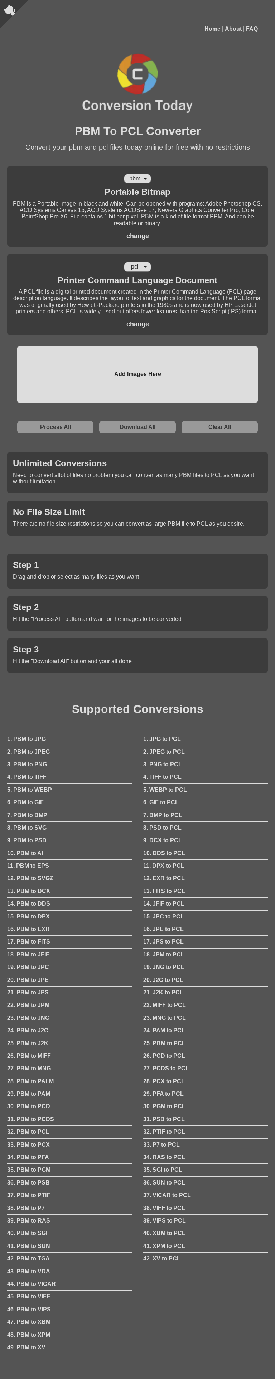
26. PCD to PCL (164, 1056)
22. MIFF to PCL (164, 1005)
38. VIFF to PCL (164, 1208)
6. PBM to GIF (25, 802)
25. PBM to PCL (164, 1043)
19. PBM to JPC (28, 967)
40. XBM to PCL (164, 1233)
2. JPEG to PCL (164, 752)
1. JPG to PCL (162, 739)
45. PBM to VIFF (28, 1296)
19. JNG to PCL (163, 967)
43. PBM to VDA (28, 1271)
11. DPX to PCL (163, 866)
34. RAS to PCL (164, 1157)
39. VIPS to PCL (164, 1221)
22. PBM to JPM (28, 1005)
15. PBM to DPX (28, 916)
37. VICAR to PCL (167, 1195)
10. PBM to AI (25, 853)
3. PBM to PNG (27, 764)
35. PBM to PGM (28, 1170)
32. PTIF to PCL (164, 1132)
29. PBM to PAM (28, 1094)
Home (212, 29)
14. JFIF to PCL (163, 904)
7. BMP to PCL (162, 815)
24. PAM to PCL (164, 1030)
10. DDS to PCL (164, 853)
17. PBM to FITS (28, 942)
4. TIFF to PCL (162, 777)
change (137, 236)
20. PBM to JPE (28, 980)
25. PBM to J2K (27, 1043)
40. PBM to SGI (27, 1233)
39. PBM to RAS (28, 1221)
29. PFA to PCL (163, 1094)
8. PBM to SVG (27, 828)
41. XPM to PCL (164, 1246)
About (233, 29)
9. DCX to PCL (162, 840)
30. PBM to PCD (28, 1106)
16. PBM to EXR (28, 929)
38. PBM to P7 (26, 1208)
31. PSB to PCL (164, 1119)
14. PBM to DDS (28, 904)
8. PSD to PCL (162, 828)
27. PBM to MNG (29, 1068)
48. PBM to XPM (28, 1335)
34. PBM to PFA (28, 1157)
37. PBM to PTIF (28, 1195)
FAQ (252, 29)
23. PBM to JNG (28, 1018)
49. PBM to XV (26, 1347)
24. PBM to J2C (27, 1030)
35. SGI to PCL (162, 1170)
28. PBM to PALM (30, 1081)
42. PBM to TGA (28, 1258)
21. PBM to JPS (28, 992)
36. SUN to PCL (164, 1183)
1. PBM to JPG (26, 739)
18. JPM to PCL (163, 954)
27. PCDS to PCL (166, 1068)
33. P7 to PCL (161, 1145)
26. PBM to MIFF (29, 1056)
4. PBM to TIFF (27, 777)
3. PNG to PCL (162, 764)
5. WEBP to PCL (165, 790)
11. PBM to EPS (28, 866)
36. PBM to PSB (28, 1183)
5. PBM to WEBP (29, 790)
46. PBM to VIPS (29, 1309)
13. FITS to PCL (164, 891)
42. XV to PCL (161, 1258)
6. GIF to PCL (161, 802)
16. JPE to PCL (163, 929)
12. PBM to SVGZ (30, 878)
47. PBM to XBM (28, 1322)
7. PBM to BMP (27, 815)
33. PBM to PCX (28, 1145)
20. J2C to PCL (163, 980)
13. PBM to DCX (28, 891)
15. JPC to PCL (163, 916)
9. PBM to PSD (27, 840)
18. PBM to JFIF (28, 954)
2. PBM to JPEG (28, 752)
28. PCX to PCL (164, 1081)
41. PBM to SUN (28, 1246)
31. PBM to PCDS (30, 1119)
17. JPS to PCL (163, 942)
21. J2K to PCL (163, 992)
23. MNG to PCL (164, 1018)
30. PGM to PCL (164, 1106)
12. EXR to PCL (164, 878)
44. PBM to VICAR (31, 1284)
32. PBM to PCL (28, 1132)
